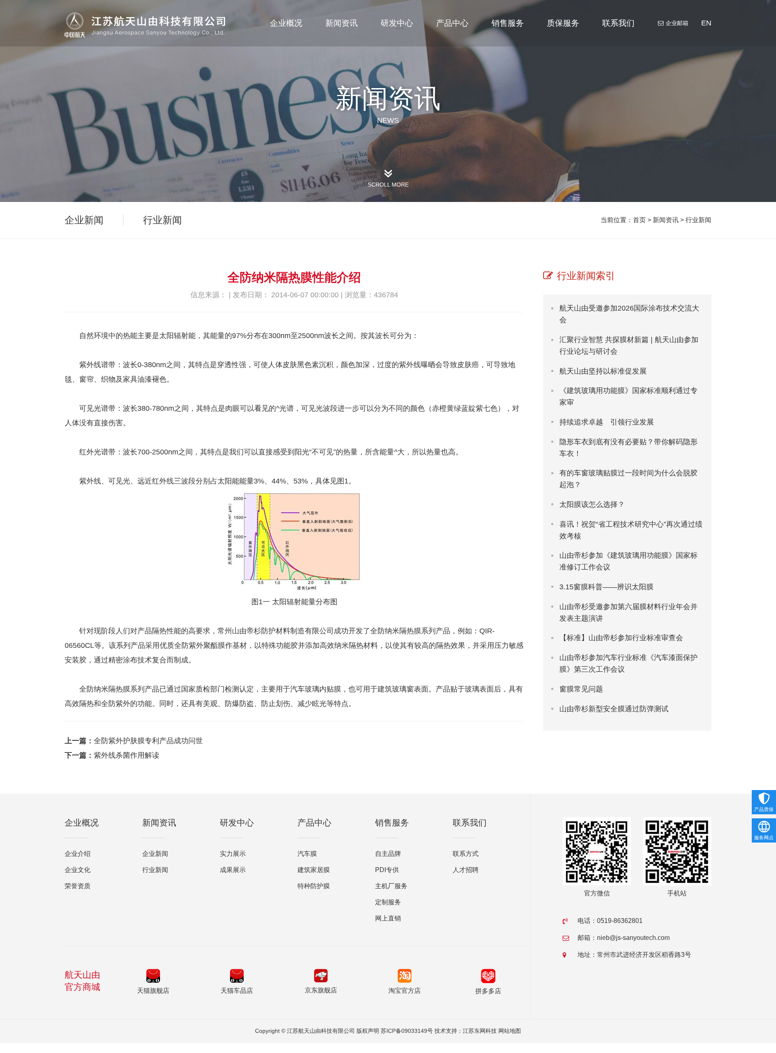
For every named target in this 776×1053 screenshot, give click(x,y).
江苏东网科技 (480, 1031)
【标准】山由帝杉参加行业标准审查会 (621, 638)
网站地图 (509, 1031)
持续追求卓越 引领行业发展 (606, 422)
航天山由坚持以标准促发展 (603, 371)
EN (706, 23)
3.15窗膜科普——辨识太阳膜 (606, 587)
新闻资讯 (341, 23)
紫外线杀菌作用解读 (126, 755)
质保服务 (563, 23)
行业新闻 (698, 219)
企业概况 (286, 23)
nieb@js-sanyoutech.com (633, 937)
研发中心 (397, 23)
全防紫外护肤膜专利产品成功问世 (148, 741)
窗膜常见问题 (581, 689)
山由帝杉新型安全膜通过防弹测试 (613, 709)
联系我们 (618, 23)
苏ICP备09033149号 (407, 1031)
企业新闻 (84, 219)
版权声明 (367, 1031)
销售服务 (507, 23)
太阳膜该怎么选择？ (592, 504)
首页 (639, 219)
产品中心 (452, 23)
